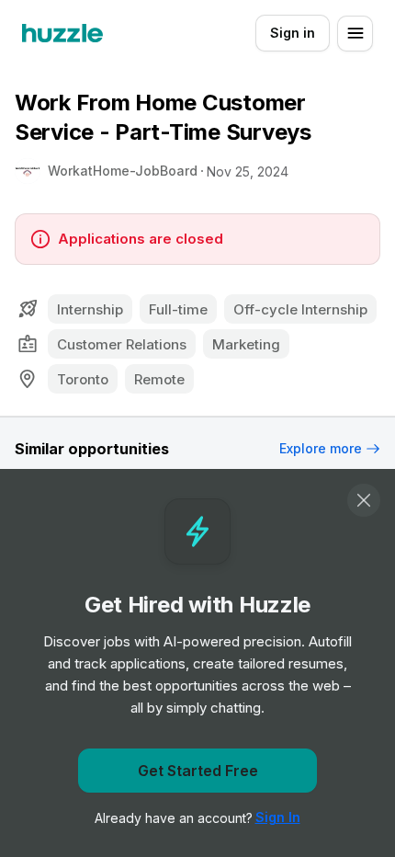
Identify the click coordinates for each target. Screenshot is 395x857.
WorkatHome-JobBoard (123, 170)
